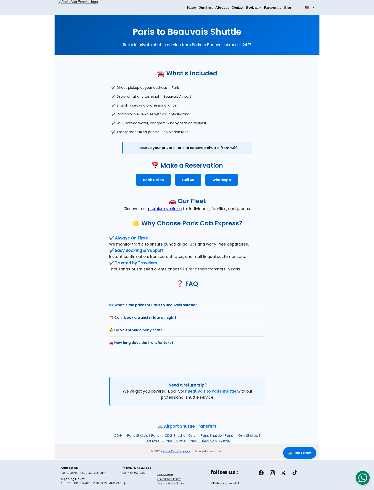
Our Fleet (205, 7)
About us (222, 7)
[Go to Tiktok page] (294, 472)
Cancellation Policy (169, 479)
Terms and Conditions (170, 483)
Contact (237, 7)
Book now (253, 7)
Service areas (165, 474)
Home (191, 7)
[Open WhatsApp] (363, 478)
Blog (287, 7)
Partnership (272, 7)
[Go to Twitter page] (283, 472)
